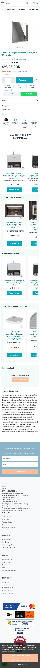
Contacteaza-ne (7, 559)
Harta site (5, 565)
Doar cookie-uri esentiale (20, 660)
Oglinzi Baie (21, 9)
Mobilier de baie (11, 9)
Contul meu (6, 582)
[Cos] (37, 3)
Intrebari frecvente (8, 562)
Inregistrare (6, 585)
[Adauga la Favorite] (23, 168)
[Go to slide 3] (22, 47)
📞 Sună (11, 94)
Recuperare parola (8, 588)
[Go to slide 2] (20, 47)
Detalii (20, 101)
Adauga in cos (24, 80)
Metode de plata (7, 545)
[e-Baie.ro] (8, 3)
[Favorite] (34, 3)
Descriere (20, 106)
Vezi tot (4, 114)
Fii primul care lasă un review (18, 59)
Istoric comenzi (7, 590)
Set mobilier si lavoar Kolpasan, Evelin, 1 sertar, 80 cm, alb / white (14, 175)
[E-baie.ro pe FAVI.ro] (20, 642)
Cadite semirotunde (14, 343)
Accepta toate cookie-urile (20, 656)
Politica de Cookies (8, 528)
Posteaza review (20, 380)
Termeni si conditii (8, 522)
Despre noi (5, 519)
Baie (3, 9)
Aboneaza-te (20, 472)
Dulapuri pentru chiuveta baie (14, 181)
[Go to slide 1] (18, 47)
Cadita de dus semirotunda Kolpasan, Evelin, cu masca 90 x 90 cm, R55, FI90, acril (14, 335)
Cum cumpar (6, 539)
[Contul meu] (30, 3)
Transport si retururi (8, 548)
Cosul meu (5, 542)
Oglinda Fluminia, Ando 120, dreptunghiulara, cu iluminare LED (14, 224)
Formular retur (6, 516)
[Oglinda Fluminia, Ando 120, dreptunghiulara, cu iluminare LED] (14, 210)
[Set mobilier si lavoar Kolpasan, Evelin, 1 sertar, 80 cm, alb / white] (14, 159)
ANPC (4, 567)
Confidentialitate (7, 525)
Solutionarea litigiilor (9, 570)
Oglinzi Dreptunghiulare (34, 9)
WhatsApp (29, 94)
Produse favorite (7, 593)
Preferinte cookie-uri (20, 664)
